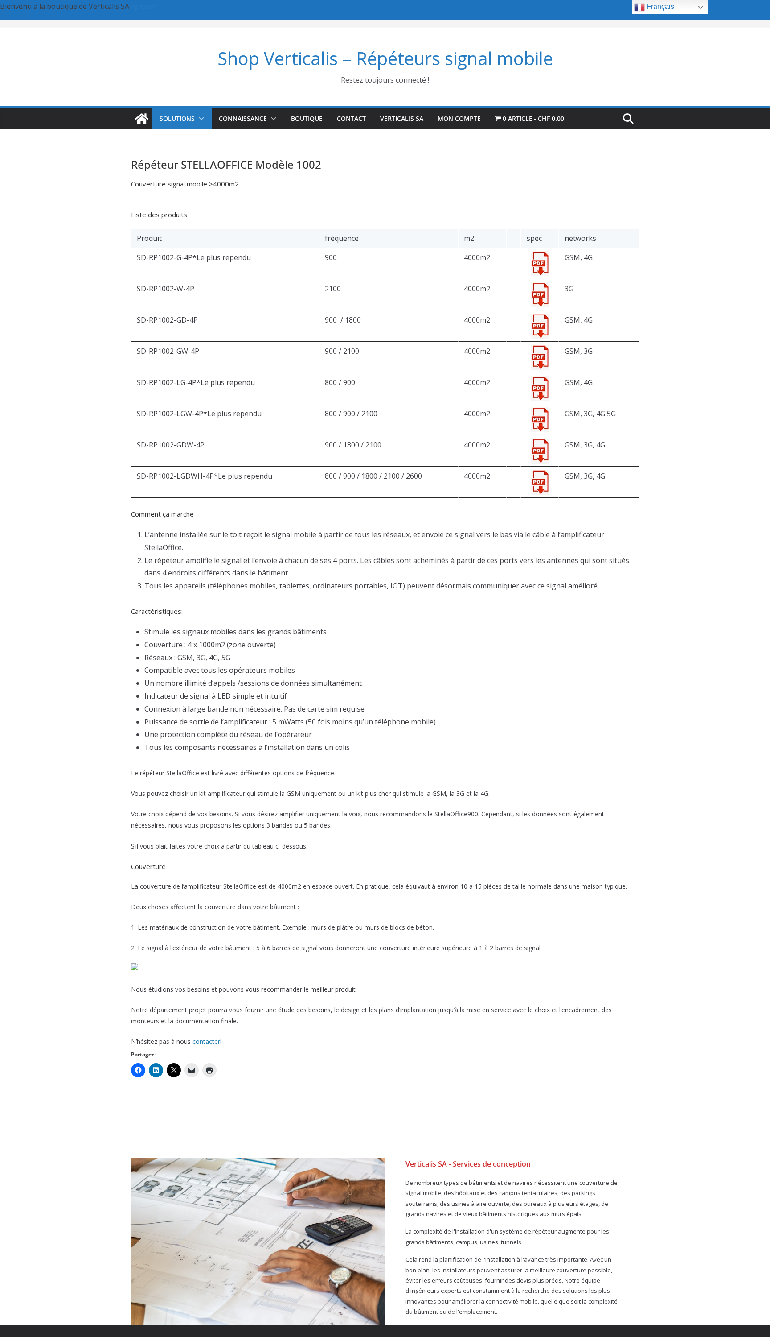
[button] (200, 118)
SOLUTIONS (177, 118)
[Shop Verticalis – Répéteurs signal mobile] (141, 118)
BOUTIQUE (307, 118)
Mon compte (459, 118)
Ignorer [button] (144, 6)
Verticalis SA (401, 118)
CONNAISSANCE (243, 118)
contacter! (206, 1041)
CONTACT (351, 118)
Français (659, 6)
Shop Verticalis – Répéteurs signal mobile (385, 58)
